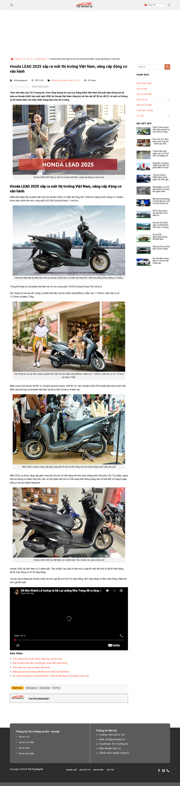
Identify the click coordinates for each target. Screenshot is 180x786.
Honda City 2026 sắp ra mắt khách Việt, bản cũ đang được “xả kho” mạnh (160, 225)
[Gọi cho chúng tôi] (167, 770)
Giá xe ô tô (142, 99)
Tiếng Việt (151, 5)
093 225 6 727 (117, 734)
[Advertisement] (90, 31)
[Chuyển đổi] (169, 99)
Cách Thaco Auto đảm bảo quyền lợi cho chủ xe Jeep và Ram (161, 129)
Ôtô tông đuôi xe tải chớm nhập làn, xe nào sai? (37, 658)
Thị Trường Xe (120, 743)
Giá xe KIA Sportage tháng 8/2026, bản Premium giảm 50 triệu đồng (160, 236)
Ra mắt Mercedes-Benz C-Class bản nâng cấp (161, 260)
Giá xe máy (67, 80)
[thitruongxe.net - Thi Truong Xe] (84, 5)
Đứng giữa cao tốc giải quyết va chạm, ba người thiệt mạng (161, 189)
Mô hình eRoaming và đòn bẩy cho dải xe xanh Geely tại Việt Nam (161, 201)
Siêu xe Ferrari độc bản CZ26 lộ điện (161, 247)
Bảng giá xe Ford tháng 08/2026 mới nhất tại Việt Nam (41, 671)
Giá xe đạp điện (144, 83)
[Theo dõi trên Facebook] (159, 770)
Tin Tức (29, 59)
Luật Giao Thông (145, 110)
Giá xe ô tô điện (144, 105)
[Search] (169, 5)
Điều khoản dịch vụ (110, 748)
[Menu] (11, 5)
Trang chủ (18, 59)
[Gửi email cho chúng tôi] (163, 770)
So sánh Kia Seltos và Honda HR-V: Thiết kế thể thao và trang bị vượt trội (51, 676)
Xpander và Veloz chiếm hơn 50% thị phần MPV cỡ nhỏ (161, 165)
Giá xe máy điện (144, 94)
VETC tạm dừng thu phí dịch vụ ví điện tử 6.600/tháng (160, 213)
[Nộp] (167, 67)
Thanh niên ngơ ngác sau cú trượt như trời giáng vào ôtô (161, 153)
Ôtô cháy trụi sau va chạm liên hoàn (31, 667)
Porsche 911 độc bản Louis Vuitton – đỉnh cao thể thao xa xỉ (161, 141)
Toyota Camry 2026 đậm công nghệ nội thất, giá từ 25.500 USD (160, 177)
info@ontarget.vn (115, 739)
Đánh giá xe (41, 59)
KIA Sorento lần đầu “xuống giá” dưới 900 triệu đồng (40, 663)
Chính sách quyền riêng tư (114, 752)
